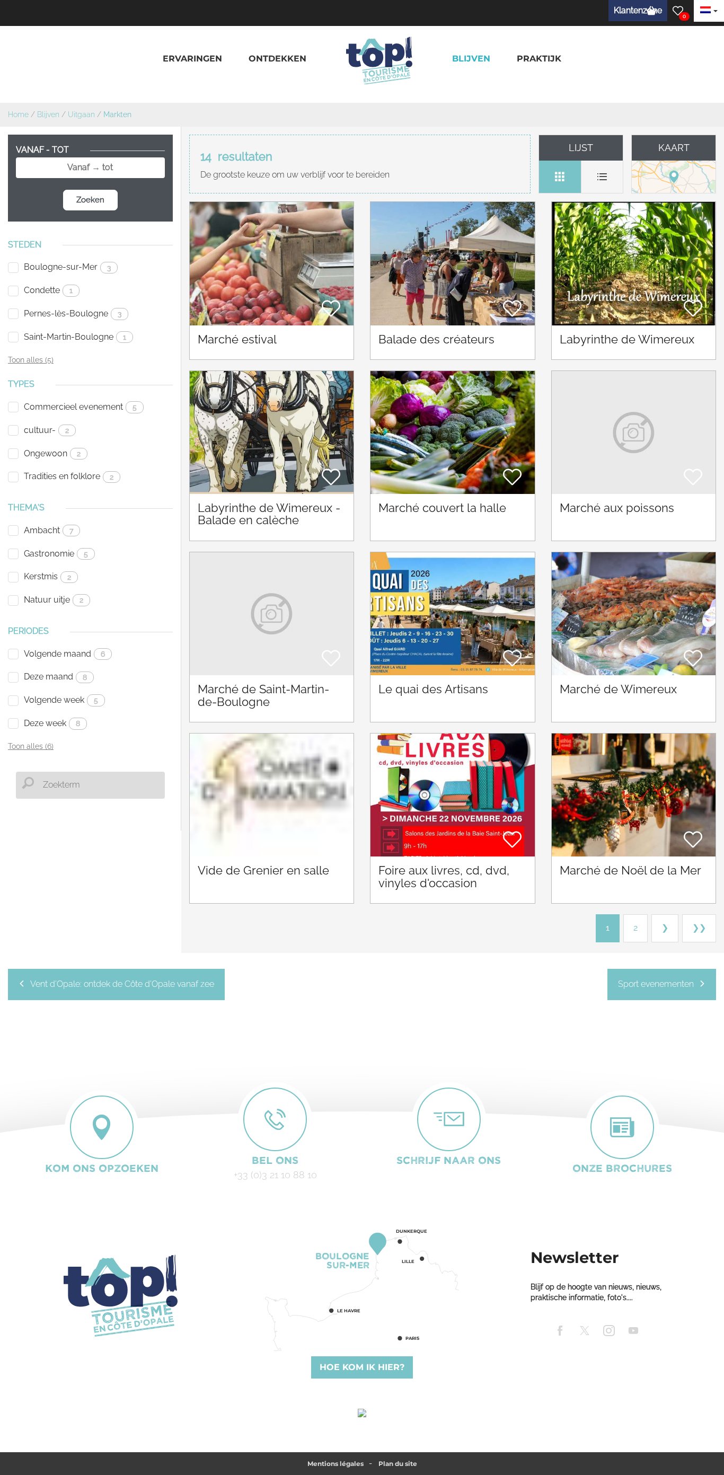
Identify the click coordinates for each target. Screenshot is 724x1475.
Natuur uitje (53, 600)
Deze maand (55, 677)
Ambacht (48, 530)
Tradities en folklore (68, 476)
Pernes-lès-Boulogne (72, 313)
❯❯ (699, 928)
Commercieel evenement (80, 407)
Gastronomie (56, 554)
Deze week (52, 723)
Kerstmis (47, 576)
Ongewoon (52, 453)
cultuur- (46, 430)
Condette (48, 290)
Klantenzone (638, 10)
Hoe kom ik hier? (362, 1367)
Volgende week (61, 700)
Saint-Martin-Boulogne (75, 337)
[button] (192, 59)
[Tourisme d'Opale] (120, 1296)
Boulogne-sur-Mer (67, 267)
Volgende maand (64, 654)
